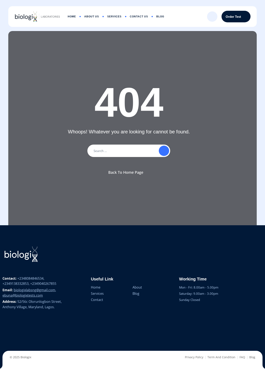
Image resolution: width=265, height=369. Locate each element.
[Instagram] (29, 326)
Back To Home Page (125, 172)
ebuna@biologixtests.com (22, 295)
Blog (160, 16)
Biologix (25, 357)
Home (72, 16)
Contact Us (139, 16)
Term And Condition (221, 357)
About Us (91, 16)
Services (114, 16)
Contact (97, 300)
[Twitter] (13, 326)
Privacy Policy (194, 357)
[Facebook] (4, 326)
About (137, 287)
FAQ (242, 357)
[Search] (212, 16)
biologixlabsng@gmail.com (34, 290)
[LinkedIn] (21, 326)
